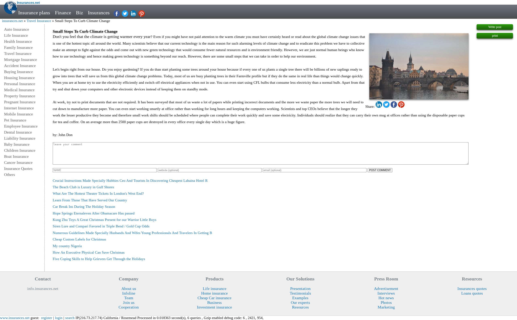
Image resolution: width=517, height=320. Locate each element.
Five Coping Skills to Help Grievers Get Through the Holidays (99, 259)
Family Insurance (18, 47)
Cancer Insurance (18, 162)
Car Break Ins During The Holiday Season (84, 207)
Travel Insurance (39, 21)
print (495, 35)
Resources (300, 307)
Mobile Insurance (18, 114)
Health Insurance (18, 41)
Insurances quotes (472, 288)
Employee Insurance (21, 126)
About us (128, 288)
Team (128, 298)
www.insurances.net (14, 318)
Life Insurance (16, 35)
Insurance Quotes (18, 168)
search (70, 318)
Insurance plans (34, 12)
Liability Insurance (19, 138)
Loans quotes (472, 293)
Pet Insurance (15, 120)
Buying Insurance (18, 71)
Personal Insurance (19, 84)
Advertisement (386, 288)
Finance (63, 12)
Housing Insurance (19, 77)
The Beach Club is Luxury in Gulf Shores (83, 187)
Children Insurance (19, 150)
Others (9, 174)
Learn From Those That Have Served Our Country (90, 200)
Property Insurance (19, 96)
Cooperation (129, 307)
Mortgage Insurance (20, 59)
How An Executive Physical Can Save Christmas (89, 252)
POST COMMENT (380, 170)
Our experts (300, 302)
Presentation (300, 288)
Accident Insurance (20, 65)
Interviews (386, 293)
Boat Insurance (16, 156)
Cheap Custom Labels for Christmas (79, 239)
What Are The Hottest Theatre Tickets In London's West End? (98, 193)
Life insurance (214, 288)
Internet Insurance (19, 108)
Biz (79, 12)
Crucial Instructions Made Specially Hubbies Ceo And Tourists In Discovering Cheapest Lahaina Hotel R (130, 181)
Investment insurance (214, 307)
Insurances (99, 12)
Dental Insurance (18, 132)
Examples (300, 298)
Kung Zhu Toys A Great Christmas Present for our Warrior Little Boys (104, 220)
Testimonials (300, 293)
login (58, 318)
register (46, 318)
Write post (494, 27)
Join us (129, 302)
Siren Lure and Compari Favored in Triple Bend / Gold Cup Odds (101, 226)
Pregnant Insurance (20, 102)
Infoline (128, 293)
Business (214, 302)
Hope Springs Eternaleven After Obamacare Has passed (94, 213)
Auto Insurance (16, 29)
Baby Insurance (16, 144)
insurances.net (12, 21)
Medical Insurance (19, 90)
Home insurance (214, 293)
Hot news (386, 298)
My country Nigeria (67, 246)
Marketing (386, 307)
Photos (386, 302)
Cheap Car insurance (214, 298)
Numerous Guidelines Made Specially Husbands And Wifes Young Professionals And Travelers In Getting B (132, 233)
